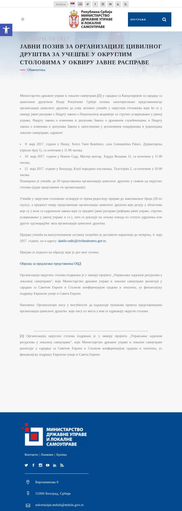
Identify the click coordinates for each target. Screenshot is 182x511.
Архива (61, 454)
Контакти (31, 454)
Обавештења (36, 70)
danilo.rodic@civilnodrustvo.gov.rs (82, 241)
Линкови (47, 454)
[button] (6, 30)
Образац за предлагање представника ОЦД (50, 263)
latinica (61, 4)
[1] (99, 96)
